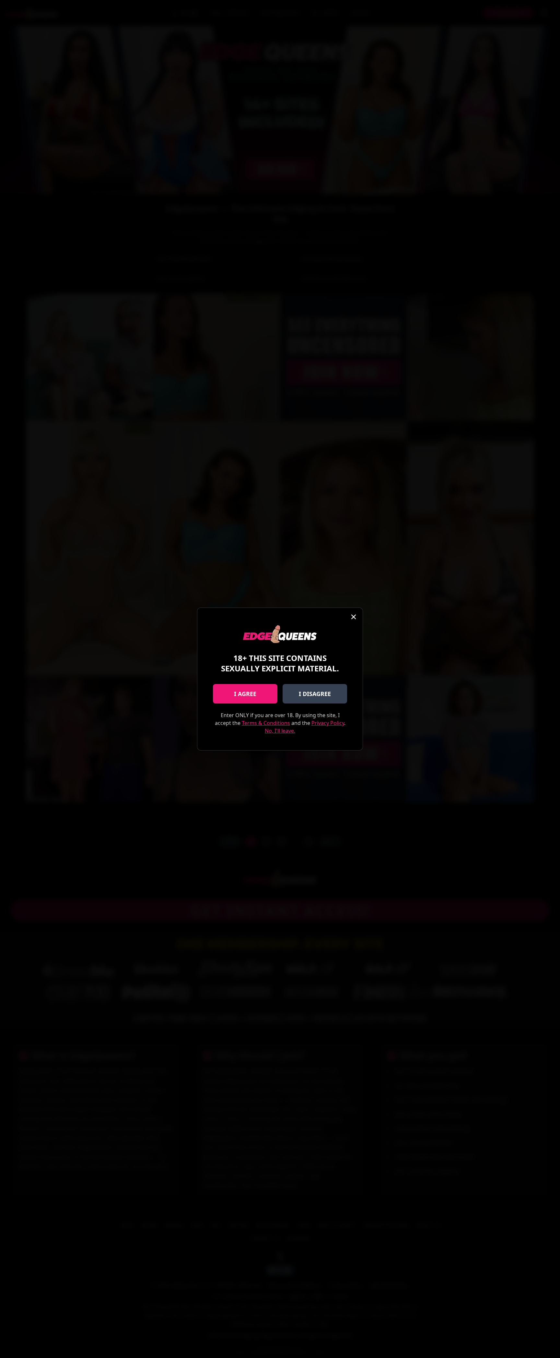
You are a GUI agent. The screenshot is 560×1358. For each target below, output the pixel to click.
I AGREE (245, 694)
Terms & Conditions (266, 723)
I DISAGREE (315, 694)
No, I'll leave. (280, 730)
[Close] (353, 617)
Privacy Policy (327, 723)
